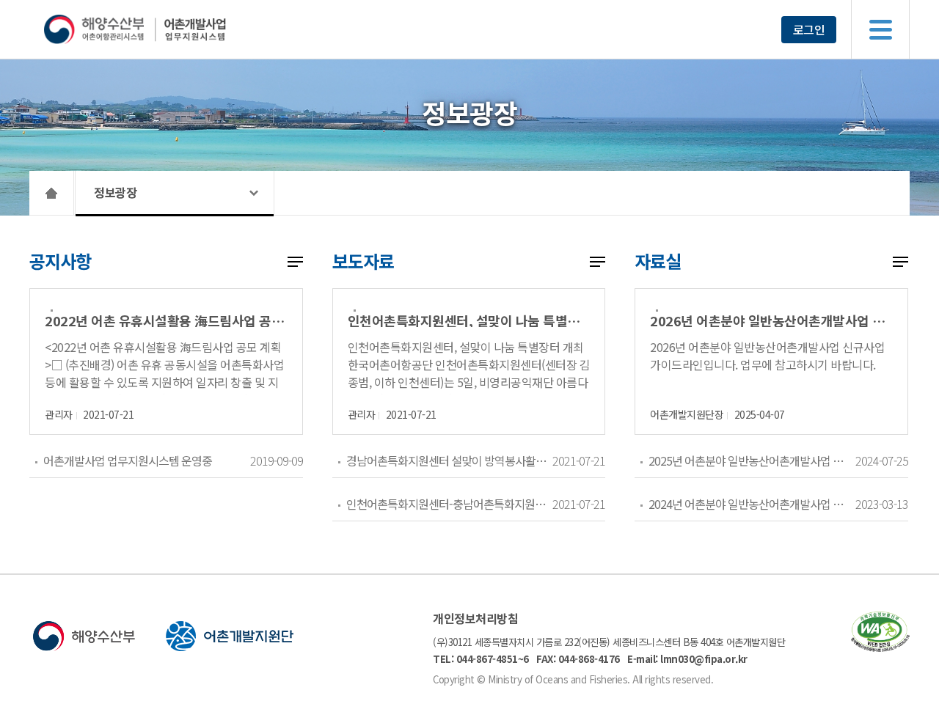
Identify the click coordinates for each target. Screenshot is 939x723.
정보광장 (115, 192)
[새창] (880, 647)
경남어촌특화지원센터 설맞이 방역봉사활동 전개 (449, 460)
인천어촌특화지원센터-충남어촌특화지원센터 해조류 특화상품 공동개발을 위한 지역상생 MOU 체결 (449, 504)
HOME (51, 193)
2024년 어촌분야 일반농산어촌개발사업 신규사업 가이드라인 (751, 504)
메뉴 (880, 29)
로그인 (809, 29)
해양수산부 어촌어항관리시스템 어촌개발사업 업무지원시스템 (163, 29)
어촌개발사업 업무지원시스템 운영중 (127, 460)
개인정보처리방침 (475, 618)
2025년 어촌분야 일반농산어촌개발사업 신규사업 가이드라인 (751, 460)
